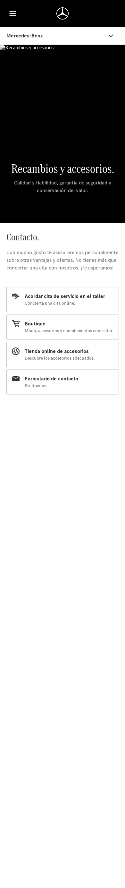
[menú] (13, 13)
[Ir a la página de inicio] (62, 13)
